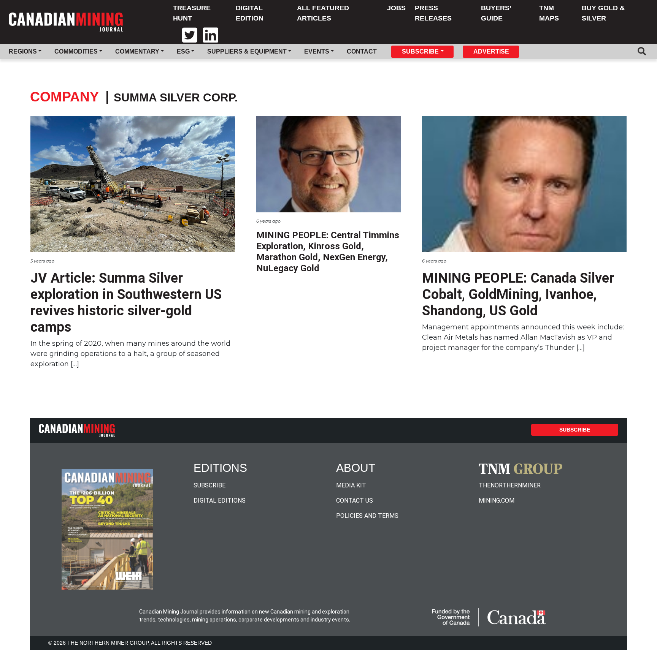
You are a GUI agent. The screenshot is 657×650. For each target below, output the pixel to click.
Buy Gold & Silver (603, 13)
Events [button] (316, 51)
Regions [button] (23, 51)
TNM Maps (549, 13)
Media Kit (351, 485)
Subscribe (574, 430)
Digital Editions (220, 500)
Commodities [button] (76, 51)
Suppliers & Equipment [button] (247, 51)
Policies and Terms (367, 515)
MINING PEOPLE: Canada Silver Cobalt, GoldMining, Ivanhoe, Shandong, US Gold (518, 294)
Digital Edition (249, 13)
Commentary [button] (137, 51)
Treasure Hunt (192, 13)
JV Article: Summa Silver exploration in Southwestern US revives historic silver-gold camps (126, 302)
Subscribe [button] (420, 51)
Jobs (396, 8)
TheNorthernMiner (510, 485)
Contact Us (354, 500)
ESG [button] (183, 51)
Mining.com (496, 500)
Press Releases (433, 13)
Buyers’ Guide (496, 13)
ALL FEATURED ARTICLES (323, 13)
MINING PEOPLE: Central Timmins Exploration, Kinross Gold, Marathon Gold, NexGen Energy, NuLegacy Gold (327, 251)
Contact (362, 51)
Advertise (491, 51)
